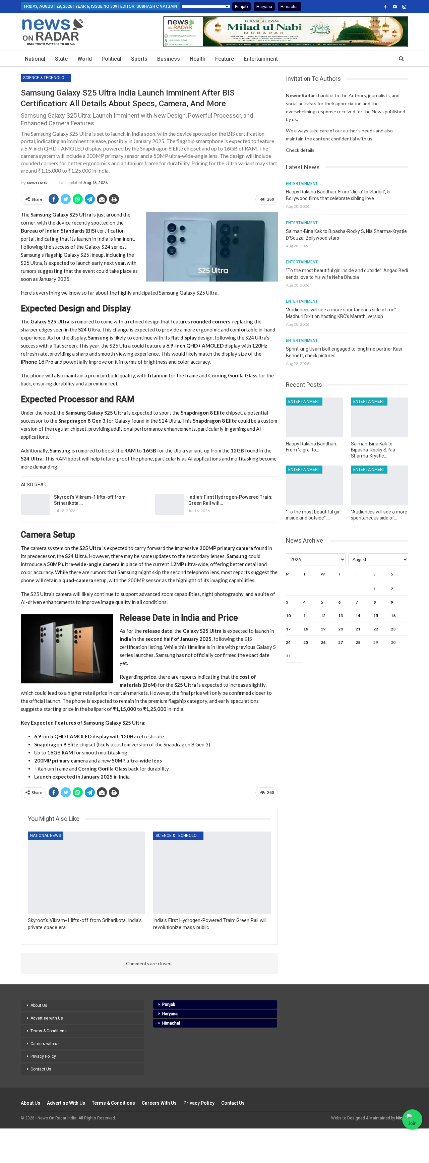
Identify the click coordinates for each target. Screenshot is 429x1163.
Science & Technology (46, 77)
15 (375, 615)
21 (358, 628)
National (35, 59)
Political (111, 59)
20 (340, 628)
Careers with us (45, 1043)
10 (288, 615)
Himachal (290, 6)
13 (340, 615)
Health (197, 59)
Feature (224, 59)
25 (305, 642)
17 (288, 628)
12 (323, 615)
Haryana (264, 6)
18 (305, 628)
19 (323, 628)
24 (288, 642)
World (84, 59)
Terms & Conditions (48, 1031)
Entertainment (261, 59)
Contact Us (40, 1069)
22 (375, 628)
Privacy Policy (43, 1056)
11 (305, 615)
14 (358, 615)
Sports (139, 59)
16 (393, 615)
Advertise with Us (46, 1018)
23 (393, 628)
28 (358, 642)
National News (45, 835)
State (61, 59)
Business (168, 59)
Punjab (241, 6)
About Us (38, 1005)
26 (323, 642)
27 (340, 642)
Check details (300, 150)
